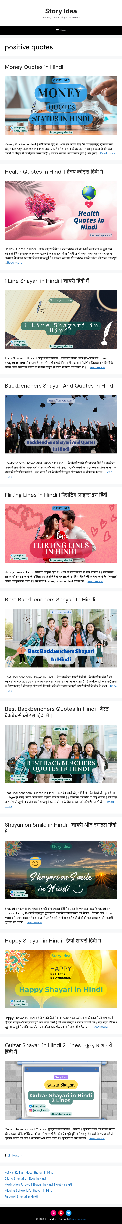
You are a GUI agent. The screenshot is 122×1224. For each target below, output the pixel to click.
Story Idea (61, 11)
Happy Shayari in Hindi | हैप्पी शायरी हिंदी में (53, 940)
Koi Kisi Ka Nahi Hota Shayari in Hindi (29, 1173)
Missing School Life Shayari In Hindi (29, 1191)
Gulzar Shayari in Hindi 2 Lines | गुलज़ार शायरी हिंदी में (58, 1049)
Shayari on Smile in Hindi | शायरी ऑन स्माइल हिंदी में (60, 828)
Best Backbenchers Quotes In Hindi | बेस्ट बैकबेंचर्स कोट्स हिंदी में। (57, 712)
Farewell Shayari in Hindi (21, 1197)
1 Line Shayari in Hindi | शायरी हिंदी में (47, 281)
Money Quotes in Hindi (34, 67)
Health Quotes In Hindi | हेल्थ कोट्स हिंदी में (55, 171)
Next (17, 1155)
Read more (107, 153)
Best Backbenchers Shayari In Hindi (50, 599)
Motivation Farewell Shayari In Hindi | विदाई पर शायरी (38, 1185)
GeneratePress (77, 1219)
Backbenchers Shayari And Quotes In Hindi (59, 385)
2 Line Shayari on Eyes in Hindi (25, 1179)
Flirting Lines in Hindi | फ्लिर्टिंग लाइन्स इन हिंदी (56, 495)
